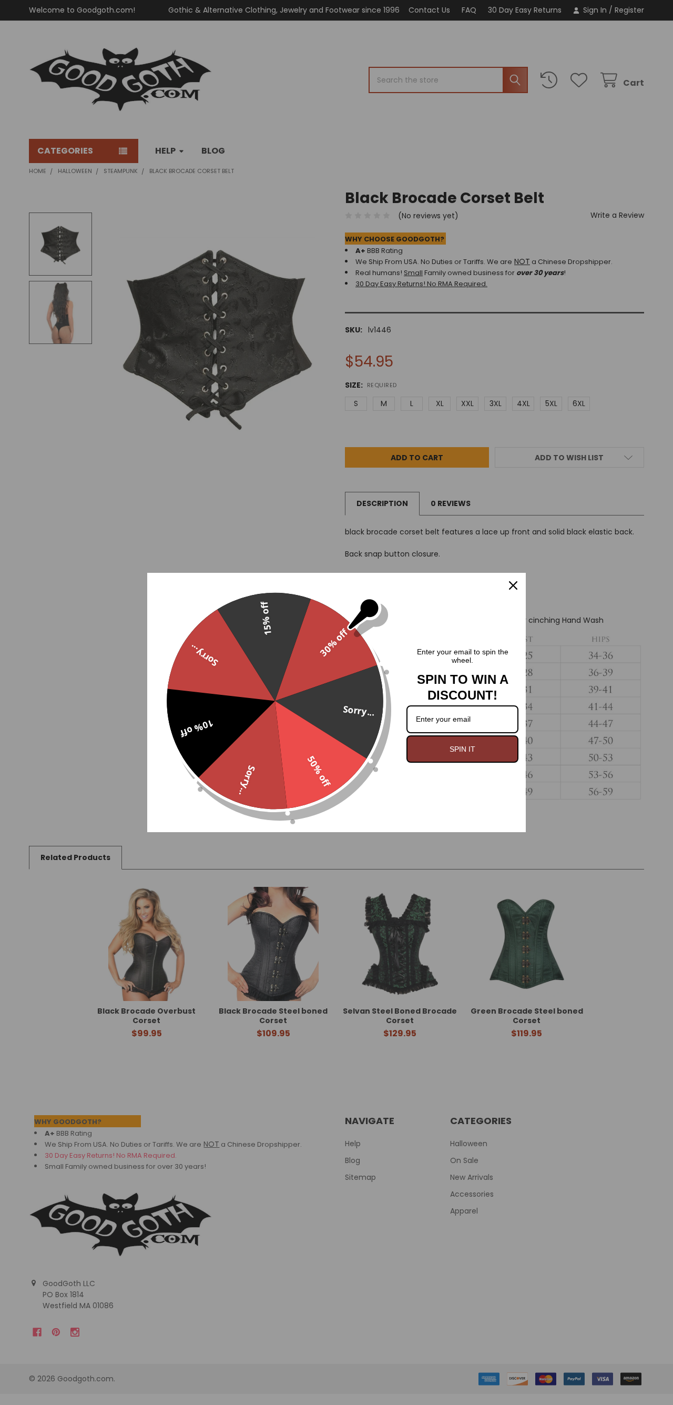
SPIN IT (462, 749)
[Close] (513, 585)
